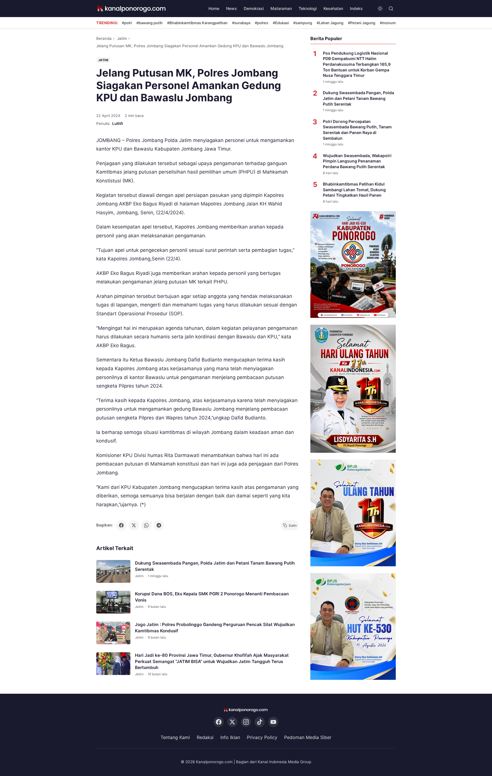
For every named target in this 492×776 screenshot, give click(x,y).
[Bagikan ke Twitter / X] (134, 525)
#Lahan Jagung (330, 22)
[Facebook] (219, 722)
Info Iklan (230, 737)
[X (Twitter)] (232, 722)
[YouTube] (273, 722)
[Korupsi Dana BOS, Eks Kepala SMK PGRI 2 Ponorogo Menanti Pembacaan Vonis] (113, 602)
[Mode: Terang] (380, 8)
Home (213, 8)
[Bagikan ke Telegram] (159, 525)
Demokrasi (254, 8)
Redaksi (205, 737)
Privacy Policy (262, 737)
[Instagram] (246, 722)
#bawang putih (149, 22)
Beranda (104, 38)
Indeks (356, 8)
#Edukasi (281, 22)
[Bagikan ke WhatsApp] (146, 525)
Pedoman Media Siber (307, 737)
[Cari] (391, 8)
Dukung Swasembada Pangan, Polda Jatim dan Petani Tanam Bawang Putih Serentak (358, 98)
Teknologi (308, 8)
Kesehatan (333, 8)
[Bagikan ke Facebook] (121, 525)
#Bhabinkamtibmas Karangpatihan (197, 22)
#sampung (302, 22)
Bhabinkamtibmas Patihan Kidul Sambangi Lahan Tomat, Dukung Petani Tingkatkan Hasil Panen (354, 189)
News (231, 8)
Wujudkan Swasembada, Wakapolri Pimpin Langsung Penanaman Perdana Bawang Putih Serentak (357, 161)
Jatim (122, 38)
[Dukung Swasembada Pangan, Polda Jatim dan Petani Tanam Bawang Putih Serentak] (113, 571)
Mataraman (281, 8)
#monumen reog (394, 22)
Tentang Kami (175, 737)
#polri (127, 22)
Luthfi (117, 123)
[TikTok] (260, 722)
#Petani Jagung (361, 22)
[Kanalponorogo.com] (131, 9)
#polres (261, 22)
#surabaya (241, 22)
